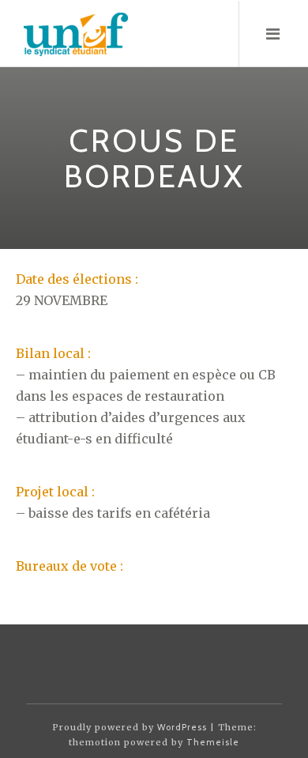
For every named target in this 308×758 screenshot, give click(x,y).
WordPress (182, 727)
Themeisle (212, 742)
